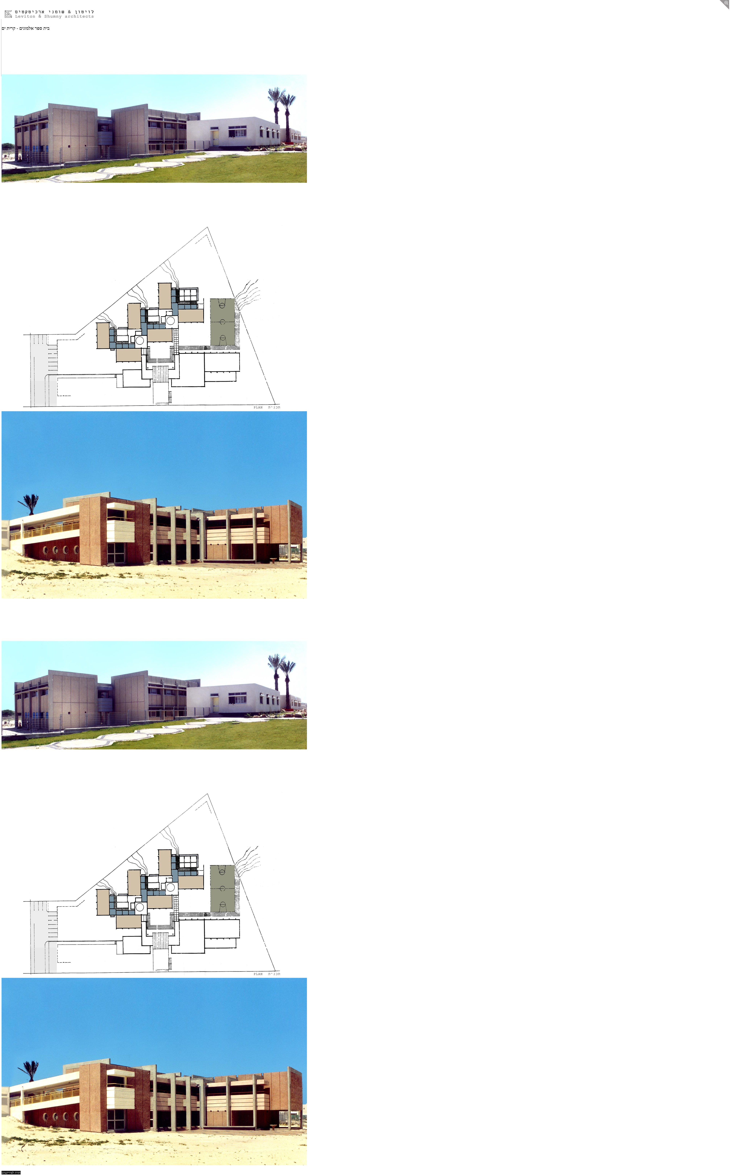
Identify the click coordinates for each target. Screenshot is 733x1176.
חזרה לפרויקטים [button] (11, 1172)
